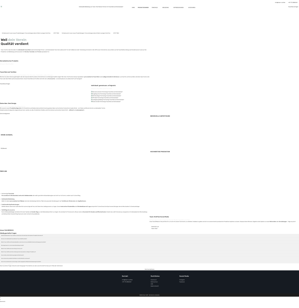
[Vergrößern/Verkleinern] (0, 305)
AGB (152, 284)
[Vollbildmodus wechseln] (1, 305)
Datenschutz (154, 282)
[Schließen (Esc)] (4, 305)
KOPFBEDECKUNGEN (178, 7)
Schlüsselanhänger (9, 212)
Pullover (22, 201)
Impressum (154, 279)
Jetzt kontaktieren (149, 269)
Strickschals (14, 195)
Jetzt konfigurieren (5, 113)
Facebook (182, 282)
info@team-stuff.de (127, 279)
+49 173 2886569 (126, 282)
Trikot (42, 201)
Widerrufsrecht (155, 286)
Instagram (182, 279)
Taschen (27, 212)
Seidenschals (28, 195)
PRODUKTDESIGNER (143, 7)
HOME (133, 7)
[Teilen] (3, 305)
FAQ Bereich (4, 148)
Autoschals (47, 195)
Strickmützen (81, 206)
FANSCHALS (155, 7)
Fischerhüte (71, 206)
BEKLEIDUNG (166, 7)
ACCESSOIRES (191, 7)
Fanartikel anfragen (293, 6)
